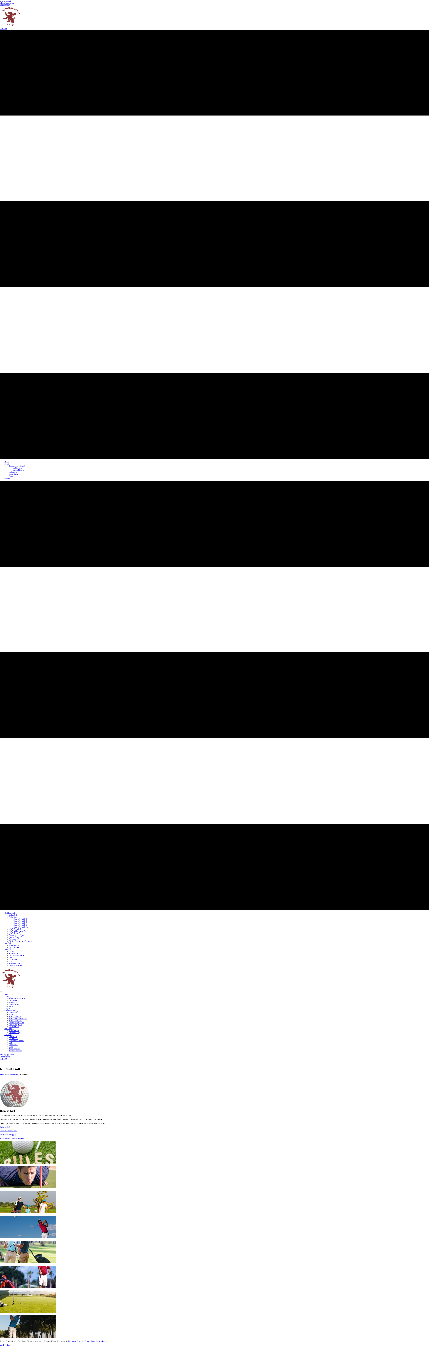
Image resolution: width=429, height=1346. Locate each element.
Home (2, 1074)
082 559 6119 (5, 5)
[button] (5, 1345)
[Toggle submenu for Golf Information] (17, 1011)
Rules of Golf (5, 1127)
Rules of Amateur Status (8, 1131)
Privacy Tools (90, 1341)
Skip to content (5, 1)
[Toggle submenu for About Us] (12, 1035)
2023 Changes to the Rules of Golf (12, 1138)
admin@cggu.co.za (7, 3)
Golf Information (12, 1074)
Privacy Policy (101, 1341)
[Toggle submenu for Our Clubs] (13, 1029)
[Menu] (1, 991)
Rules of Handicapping (8, 1135)
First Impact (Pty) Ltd (75, 1341)
